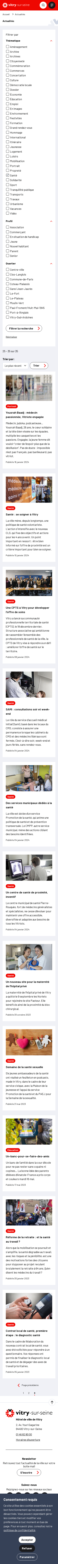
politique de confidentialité (19, 1530)
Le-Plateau (16, 298)
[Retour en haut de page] (52, 1402)
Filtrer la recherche (21, 328)
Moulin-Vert (17, 303)
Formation (16, 123)
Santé (13, 175)
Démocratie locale (21, 85)
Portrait (15, 165)
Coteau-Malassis (20, 284)
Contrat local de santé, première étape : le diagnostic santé (27, 1333)
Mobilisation (17, 161)
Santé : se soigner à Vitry (22, 514)
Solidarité (16, 180)
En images (16, 108)
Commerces (17, 70)
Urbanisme (16, 203)
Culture (14, 80)
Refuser (27, 1548)
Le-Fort (14, 293)
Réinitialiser (11, 337)
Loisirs (14, 156)
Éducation (16, 99)
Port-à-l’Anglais (19, 312)
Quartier (11, 263)
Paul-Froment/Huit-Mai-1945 (27, 307)
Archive (14, 51)
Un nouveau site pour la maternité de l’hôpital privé (27, 984)
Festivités (16, 118)
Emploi (14, 104)
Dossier (14, 89)
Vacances (15, 208)
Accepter (27, 1539)
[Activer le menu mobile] (51, 5)
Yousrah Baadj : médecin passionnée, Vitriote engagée (25, 415)
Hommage (16, 132)
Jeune (13, 241)
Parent (14, 251)
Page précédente (30, 1385)
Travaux (14, 199)
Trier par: (9, 359)
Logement (16, 151)
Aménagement (18, 46)
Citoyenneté (17, 61)
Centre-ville (17, 269)
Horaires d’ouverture (28, 1439)
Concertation (18, 75)
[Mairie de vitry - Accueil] (16, 5)
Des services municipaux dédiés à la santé (29, 805)
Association (17, 227)
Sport (13, 184)
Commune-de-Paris (21, 279)
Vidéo (13, 213)
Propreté (15, 170)
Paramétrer (27, 1557)
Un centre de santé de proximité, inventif (27, 894)
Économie (16, 94)
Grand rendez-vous (21, 127)
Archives (15, 56)
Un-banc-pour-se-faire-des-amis (27, 1156)
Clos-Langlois (18, 274)
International (18, 137)
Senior (14, 255)
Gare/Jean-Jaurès (21, 288)
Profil (9, 221)
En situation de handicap (24, 236)
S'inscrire (26, 1472)
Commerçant (18, 232)
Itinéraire (15, 142)
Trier (36, 365)
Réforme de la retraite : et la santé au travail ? (28, 1239)
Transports (16, 194)
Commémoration (20, 65)
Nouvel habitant (19, 246)
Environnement (19, 113)
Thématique (13, 40)
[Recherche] (43, 5)
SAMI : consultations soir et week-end (28, 711)
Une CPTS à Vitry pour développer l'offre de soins (27, 610)
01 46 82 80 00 (24, 1434)
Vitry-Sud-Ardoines (21, 317)
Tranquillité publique (22, 189)
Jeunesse (15, 146)
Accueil (6, 14)
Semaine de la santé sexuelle (24, 1067)
